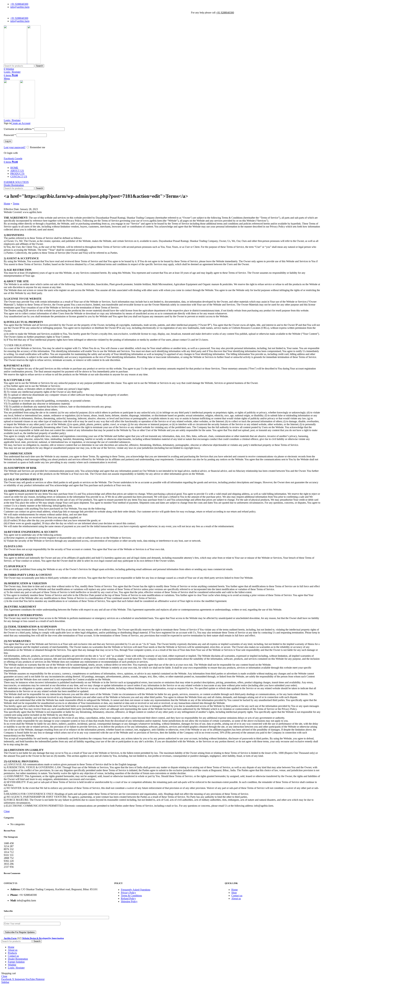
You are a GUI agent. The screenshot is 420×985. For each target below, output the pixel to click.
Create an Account (20, 123)
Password (10, 135)
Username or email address (19, 129)
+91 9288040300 (225, 12)
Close (7, 811)
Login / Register (16, 967)
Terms (16, 203)
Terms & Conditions (131, 895)
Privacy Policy (128, 892)
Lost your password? (14, 147)
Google (18, 158)
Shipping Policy (129, 901)
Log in (8, 141)
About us (236, 898)
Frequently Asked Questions (135, 889)
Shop (234, 892)
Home (7, 203)
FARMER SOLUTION (16, 182)
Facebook (9, 158)
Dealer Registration (14, 185)
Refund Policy (128, 898)
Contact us (236, 895)
